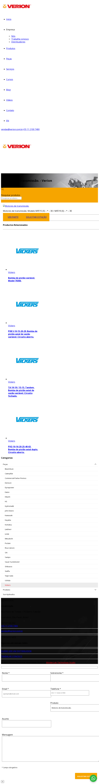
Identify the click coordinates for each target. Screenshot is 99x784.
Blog (8, 89)
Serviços (10, 69)
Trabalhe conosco (20, 39)
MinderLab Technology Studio (60, 662)
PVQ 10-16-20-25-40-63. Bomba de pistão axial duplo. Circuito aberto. (23, 449)
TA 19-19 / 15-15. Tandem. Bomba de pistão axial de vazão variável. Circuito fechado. (21, 391)
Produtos (10, 48)
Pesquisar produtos (10, 195)
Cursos (9, 79)
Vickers (11, 272)
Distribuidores (18, 41)
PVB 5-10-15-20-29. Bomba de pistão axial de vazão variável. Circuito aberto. (22, 334)
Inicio (8, 19)
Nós (13, 36)
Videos (9, 100)
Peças (9, 58)
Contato (10, 110)
